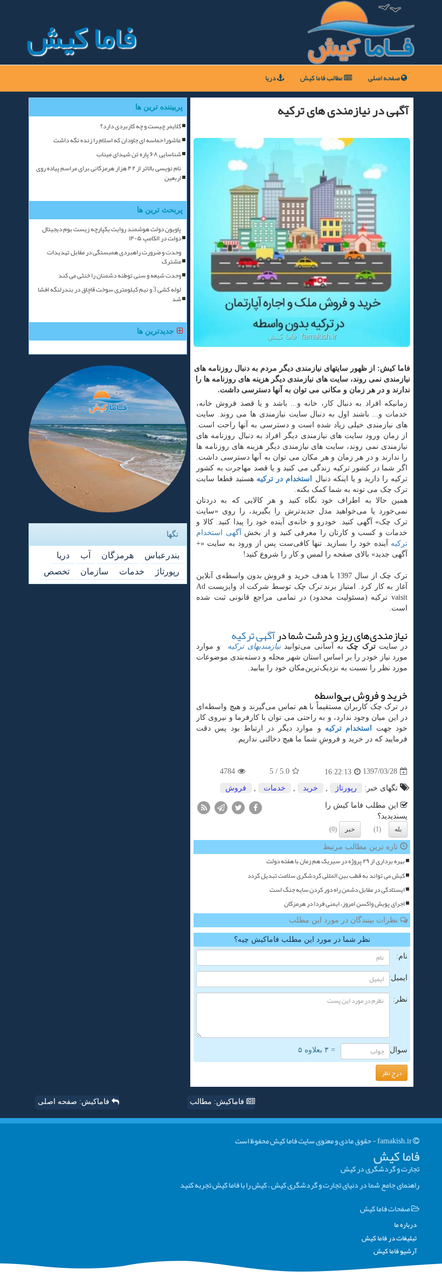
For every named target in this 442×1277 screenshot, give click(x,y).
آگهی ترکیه (253, 635)
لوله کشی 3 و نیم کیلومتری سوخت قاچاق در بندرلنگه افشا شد (109, 294)
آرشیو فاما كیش (395, 1251)
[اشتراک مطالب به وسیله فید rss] (203, 807)
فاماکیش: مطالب (218, 1102)
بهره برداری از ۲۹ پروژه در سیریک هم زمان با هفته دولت (335, 861)
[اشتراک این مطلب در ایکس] (238, 807)
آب (85, 555)
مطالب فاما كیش (322, 78)
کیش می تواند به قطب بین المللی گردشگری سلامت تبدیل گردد (326, 876)
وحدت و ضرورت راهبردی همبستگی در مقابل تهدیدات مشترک (114, 257)
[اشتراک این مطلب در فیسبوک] (255, 807)
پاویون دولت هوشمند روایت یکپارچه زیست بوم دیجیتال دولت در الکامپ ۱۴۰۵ (111, 234)
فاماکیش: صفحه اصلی (75, 1102)
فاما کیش (81, 38)
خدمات (275, 788)
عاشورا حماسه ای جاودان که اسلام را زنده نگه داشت (117, 140)
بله (398, 829)
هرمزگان (117, 555)
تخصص (57, 571)
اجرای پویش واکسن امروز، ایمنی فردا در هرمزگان (344, 904)
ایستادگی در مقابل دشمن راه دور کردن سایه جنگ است (337, 890)
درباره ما (405, 1225)
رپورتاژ (346, 788)
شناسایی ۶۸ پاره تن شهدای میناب (138, 154)
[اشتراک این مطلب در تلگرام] (221, 807)
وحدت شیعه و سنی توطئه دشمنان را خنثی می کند (119, 275)
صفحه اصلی (384, 78)
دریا (271, 78)
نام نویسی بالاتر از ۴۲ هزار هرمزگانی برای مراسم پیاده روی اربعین (108, 173)
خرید (310, 788)
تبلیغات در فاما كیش (389, 1238)
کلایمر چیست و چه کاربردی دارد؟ (140, 126)
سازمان (94, 571)
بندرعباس (161, 555)
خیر (350, 829)
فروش (235, 788)
